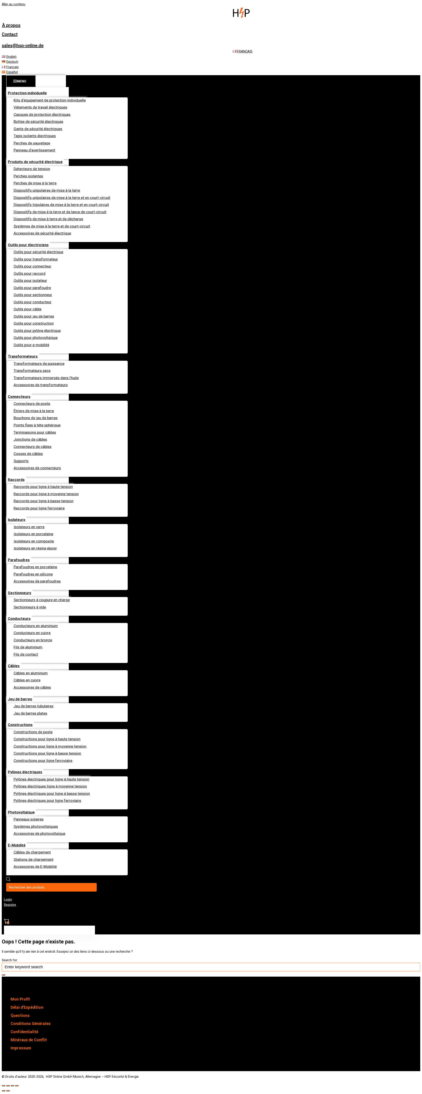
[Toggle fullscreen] (12, 1085)
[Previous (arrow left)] (3, 1090)
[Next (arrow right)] (8, 1090)
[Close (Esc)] (3, 1085)
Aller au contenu (13, 4)
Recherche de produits (27, 880)
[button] (11, 25)
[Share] (8, 1085)
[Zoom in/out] (16, 1085)
